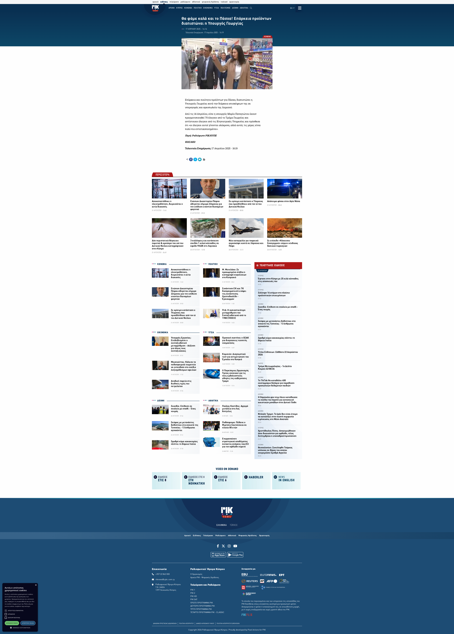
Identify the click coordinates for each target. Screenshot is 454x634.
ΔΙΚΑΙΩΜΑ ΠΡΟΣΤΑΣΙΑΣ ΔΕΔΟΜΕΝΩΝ (165, 623)
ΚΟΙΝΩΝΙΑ (267, 37)
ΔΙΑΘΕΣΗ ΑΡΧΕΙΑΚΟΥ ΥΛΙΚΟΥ (205, 623)
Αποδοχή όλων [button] (11, 623)
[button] (5, 610)
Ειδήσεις (197, 535)
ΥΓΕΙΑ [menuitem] (216, 8)
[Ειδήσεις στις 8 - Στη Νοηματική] (196, 480)
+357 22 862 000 (162, 574)
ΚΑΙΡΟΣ (260, 363)
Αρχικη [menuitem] (172, 8)
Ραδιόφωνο (220, 535)
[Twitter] (223, 546)
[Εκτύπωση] (203, 159)
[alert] (20, 607)
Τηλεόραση (208, 535)
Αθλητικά (232, 535)
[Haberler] (256, 480)
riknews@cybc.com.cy (165, 580)
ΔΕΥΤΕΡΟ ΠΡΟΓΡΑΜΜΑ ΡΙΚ (202, 606)
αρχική (156, 2)
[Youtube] (235, 546)
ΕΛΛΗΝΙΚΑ (221, 525)
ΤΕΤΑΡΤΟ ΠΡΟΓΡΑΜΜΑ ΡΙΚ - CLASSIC (207, 612)
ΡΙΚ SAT (193, 600)
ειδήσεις (164, 2)
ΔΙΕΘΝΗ (160, 401)
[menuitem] (251, 8)
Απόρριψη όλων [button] (28, 623)
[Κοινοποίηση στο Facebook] (191, 159)
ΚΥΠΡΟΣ (261, 276)
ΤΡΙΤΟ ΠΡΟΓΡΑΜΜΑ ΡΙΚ (201, 609)
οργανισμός (234, 2)
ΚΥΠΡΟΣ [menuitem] (179, 8)
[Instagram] (229, 546)
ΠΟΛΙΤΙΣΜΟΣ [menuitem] (226, 8)
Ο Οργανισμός (196, 574)
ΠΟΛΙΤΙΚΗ (213, 264)
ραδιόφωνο (185, 2)
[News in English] (286, 480)
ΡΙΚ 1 (192, 590)
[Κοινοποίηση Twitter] (195, 159)
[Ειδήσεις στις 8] (166, 480)
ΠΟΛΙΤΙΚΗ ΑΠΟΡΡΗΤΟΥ (186, 623)
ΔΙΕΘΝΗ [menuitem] (235, 8)
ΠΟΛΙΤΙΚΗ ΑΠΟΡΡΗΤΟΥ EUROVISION (228, 623)
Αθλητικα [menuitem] (244, 8)
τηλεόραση (174, 2)
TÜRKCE (234, 525)
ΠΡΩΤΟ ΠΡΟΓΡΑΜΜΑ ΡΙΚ (201, 603)
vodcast (224, 2)
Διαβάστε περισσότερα (22, 606)
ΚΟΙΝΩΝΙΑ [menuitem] (188, 8)
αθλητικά (196, 2)
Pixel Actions (253, 630)
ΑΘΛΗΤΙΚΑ (213, 401)
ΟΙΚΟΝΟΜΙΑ (162, 332)
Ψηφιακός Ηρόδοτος (247, 535)
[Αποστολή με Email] (200, 159)
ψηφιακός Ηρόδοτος (210, 2)
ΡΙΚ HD (193, 596)
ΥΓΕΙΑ (211, 332)
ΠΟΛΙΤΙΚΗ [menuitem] (198, 8)
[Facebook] (218, 546)
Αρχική (187, 535)
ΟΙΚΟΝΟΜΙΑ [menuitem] (208, 8)
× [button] (36, 585)
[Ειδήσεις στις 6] (226, 480)
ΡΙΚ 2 (192, 593)
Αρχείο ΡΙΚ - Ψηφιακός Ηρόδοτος (204, 578)
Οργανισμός (264, 535)
